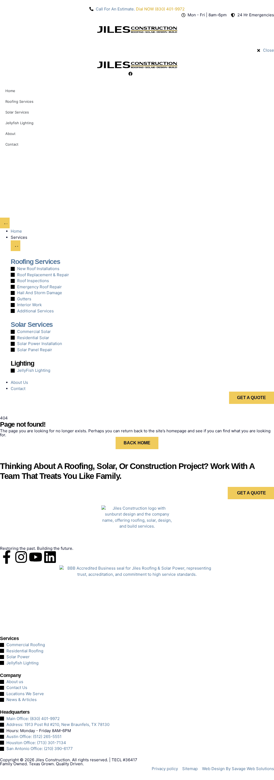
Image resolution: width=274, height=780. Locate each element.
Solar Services (32, 324)
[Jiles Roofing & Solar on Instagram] (21, 557)
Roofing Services (35, 261)
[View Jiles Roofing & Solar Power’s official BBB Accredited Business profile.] (137, 597)
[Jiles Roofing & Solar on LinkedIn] (50, 557)
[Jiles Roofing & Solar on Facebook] (6, 557)
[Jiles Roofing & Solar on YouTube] (35, 557)
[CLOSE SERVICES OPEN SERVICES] (15, 245)
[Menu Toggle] (5, 223)
